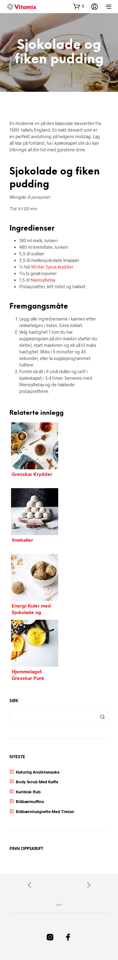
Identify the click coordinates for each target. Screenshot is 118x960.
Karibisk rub (28, 791)
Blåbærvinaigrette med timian (45, 811)
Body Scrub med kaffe (37, 781)
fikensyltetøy (43, 280)
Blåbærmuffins (30, 801)
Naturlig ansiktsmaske (37, 772)
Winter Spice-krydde (51, 266)
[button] (78, 6)
